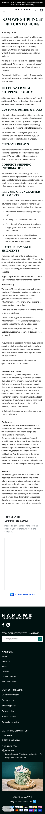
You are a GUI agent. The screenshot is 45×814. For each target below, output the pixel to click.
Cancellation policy (10, 722)
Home (4, 657)
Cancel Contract (9, 676)
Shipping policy (9, 706)
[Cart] (41, 9)
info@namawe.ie (12, 740)
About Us (6, 662)
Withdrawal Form (9, 681)
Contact (5, 671)
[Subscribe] (40, 639)
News (4, 667)
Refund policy (8, 700)
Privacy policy (8, 711)
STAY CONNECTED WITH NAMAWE (20, 633)
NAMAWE (25, 797)
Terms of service (9, 717)
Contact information (11, 695)
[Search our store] (36, 10)
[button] (4, 10)
